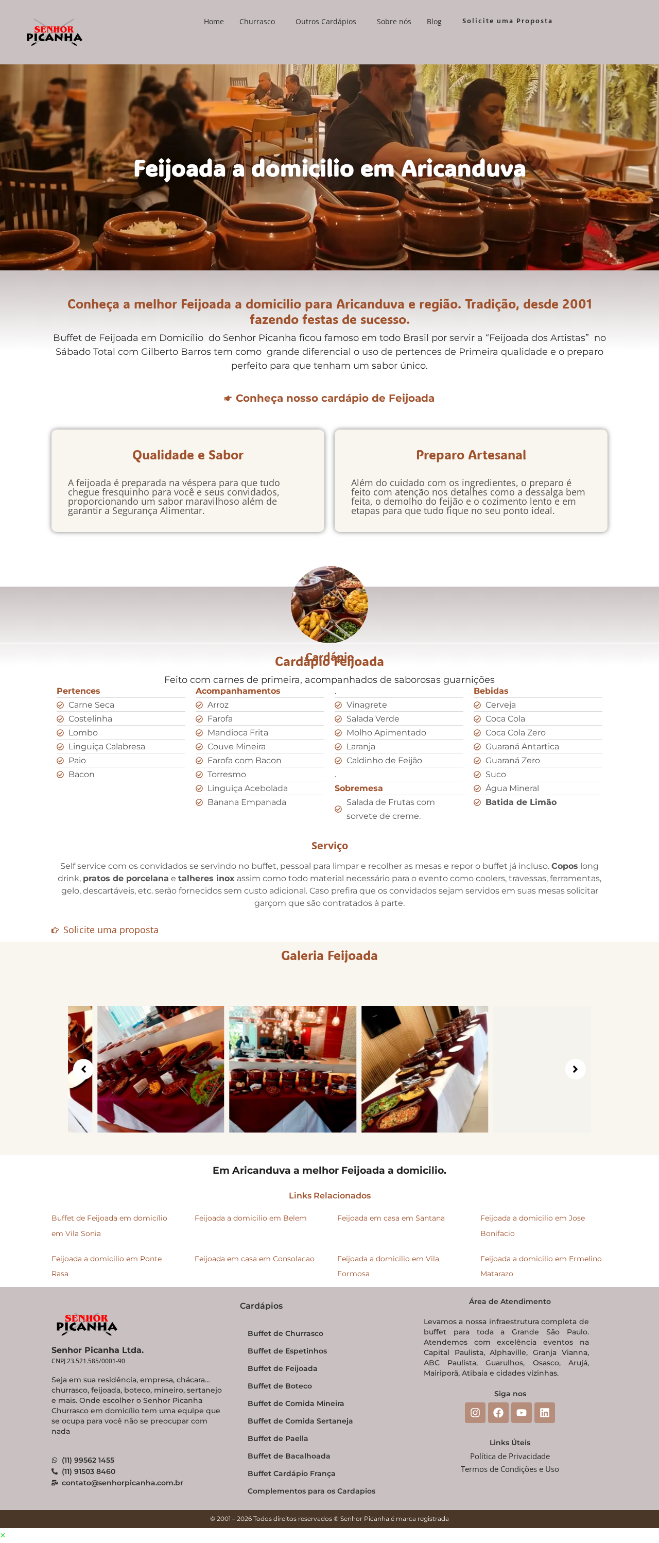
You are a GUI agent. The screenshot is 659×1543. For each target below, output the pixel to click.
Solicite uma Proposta (507, 21)
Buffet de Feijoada (283, 1368)
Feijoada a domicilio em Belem (251, 1218)
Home (214, 21)
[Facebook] (498, 1412)
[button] (260, 21)
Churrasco (257, 21)
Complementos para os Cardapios (311, 1491)
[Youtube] (521, 1412)
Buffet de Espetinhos (287, 1351)
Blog (434, 21)
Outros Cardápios (326, 21)
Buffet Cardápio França (292, 1473)
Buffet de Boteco (280, 1386)
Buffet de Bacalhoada (289, 1456)
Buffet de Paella (278, 1438)
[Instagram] (475, 1412)
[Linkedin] (544, 1412)
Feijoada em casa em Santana (391, 1218)
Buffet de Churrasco (285, 1333)
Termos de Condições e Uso (510, 1469)
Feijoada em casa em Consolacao (255, 1258)
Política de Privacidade (510, 1456)
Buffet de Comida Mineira (296, 1403)
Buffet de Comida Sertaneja (300, 1421)
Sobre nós (394, 21)
